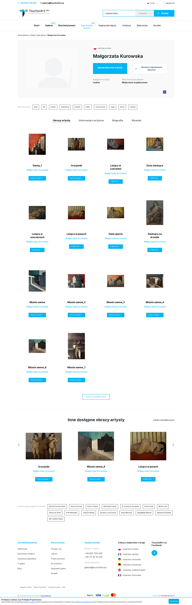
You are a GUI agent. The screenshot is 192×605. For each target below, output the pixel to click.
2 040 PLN (36, 250)
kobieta (77, 107)
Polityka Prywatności (39, 587)
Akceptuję (174, 601)
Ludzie (96, 82)
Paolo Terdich (92, 506)
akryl (35, 107)
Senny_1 (37, 165)
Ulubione (126, 25)
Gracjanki (76, 165)
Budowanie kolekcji (26, 554)
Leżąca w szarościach (37, 236)
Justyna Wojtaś (88, 513)
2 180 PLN (153, 178)
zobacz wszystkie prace (96, 397)
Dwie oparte (116, 234)
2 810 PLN (114, 181)
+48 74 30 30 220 (94, 557)
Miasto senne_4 (155, 302)
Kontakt (157, 25)
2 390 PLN (114, 246)
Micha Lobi (163, 506)
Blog (20, 568)
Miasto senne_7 (76, 367)
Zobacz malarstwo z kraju (131, 542)
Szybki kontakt (92, 542)
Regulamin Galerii (26, 587)
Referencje (142, 25)
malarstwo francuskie (132, 575)
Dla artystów (58, 542)
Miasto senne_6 (37, 367)
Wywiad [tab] (136, 120)
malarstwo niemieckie (132, 565)
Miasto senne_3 (116, 302)
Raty (63, 587)
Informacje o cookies (54, 587)
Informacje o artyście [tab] (91, 120)
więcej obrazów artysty (110, 67)
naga (113, 107)
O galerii (21, 563)
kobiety (133, 107)
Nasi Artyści (87, 25)
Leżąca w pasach (76, 234)
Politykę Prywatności (83, 602)
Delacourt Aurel (55, 513)
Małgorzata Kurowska (118, 56)
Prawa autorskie (58, 559)
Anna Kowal (148, 506)
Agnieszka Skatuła (164, 513)
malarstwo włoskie (131, 554)
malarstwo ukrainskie (132, 559)
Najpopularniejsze (107, 25)
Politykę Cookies (29, 602)
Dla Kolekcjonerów (27, 542)
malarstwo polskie (130, 549)
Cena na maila (36, 178)
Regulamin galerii (58, 568)
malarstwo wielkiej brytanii (134, 570)
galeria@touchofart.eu (53, 3)
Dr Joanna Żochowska (130, 506)
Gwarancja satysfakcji (27, 559)
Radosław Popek (110, 506)
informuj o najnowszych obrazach (151, 68)
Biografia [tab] (117, 120)
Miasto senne (37, 302)
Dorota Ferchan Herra (57, 506)
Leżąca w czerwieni (115, 167)
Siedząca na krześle (155, 236)
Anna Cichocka (76, 506)
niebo (88, 107)
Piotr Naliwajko (71, 513)
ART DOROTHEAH (56, 519)
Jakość (54, 554)
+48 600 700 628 (27, 3)
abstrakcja (65, 107)
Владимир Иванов (144, 513)
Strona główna (23, 35)
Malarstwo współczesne (134, 82)
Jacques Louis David (108, 513)
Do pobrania (56, 563)
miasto (53, 107)
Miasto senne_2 (76, 302)
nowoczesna (100, 107)
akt (44, 107)
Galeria (33, 35)
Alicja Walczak (126, 513)
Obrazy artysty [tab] (61, 120)
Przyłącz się (56, 549)
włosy (122, 107)
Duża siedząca (154, 165)
